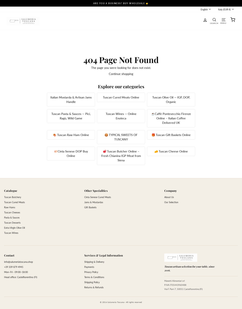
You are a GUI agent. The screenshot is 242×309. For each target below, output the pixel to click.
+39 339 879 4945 (13, 267)
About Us (169, 197)
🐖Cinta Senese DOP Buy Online (71, 153)
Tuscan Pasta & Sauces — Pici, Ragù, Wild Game (71, 116)
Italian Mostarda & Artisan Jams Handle (71, 99)
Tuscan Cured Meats (14, 202)
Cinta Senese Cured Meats (97, 197)
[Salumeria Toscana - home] (180, 258)
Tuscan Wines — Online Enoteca (121, 116)
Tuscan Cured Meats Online (121, 97)
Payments (89, 267)
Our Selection (171, 202)
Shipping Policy (92, 282)
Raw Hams (9, 207)
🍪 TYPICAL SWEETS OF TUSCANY (121, 137)
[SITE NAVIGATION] (223, 19)
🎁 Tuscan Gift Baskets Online (171, 135)
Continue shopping (121, 74)
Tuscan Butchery (12, 197)
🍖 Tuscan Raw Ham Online (71, 135)
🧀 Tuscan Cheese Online (171, 151)
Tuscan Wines (11, 232)
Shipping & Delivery (94, 261)
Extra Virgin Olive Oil (14, 227)
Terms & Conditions (94, 277)
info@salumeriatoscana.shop (18, 261)
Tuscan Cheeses (12, 212)
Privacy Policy (91, 272)
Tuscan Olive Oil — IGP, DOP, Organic (171, 99)
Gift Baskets (90, 207)
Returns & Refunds (94, 287)
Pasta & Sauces (12, 217)
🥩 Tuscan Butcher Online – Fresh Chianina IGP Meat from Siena (121, 155)
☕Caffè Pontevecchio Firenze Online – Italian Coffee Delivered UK (171, 118)
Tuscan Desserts (12, 222)
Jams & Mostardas (93, 202)
